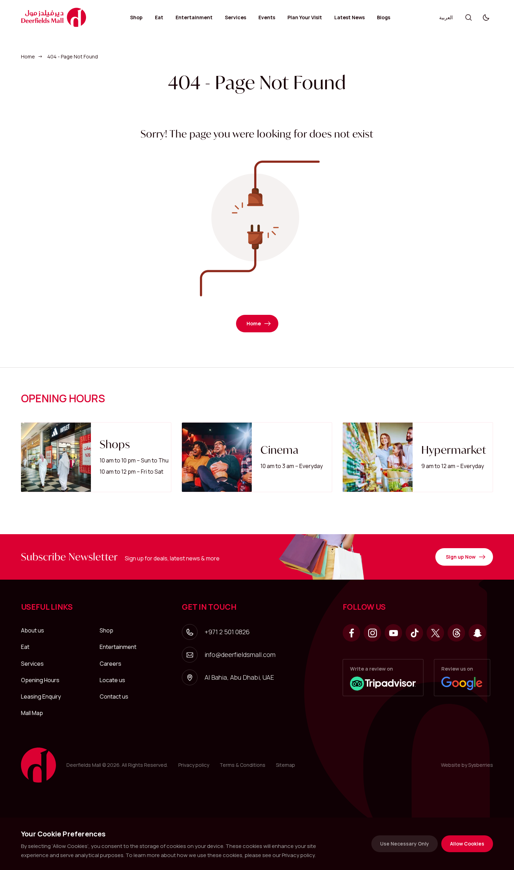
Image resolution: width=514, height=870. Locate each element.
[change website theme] (486, 17)
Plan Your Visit (304, 17)
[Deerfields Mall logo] (53, 17)
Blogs (383, 17)
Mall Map (32, 713)
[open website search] (469, 17)
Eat (159, 17)
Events (266, 17)
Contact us (114, 696)
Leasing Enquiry (41, 696)
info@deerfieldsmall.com (240, 654)
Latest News (349, 17)
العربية (446, 17)
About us (32, 630)
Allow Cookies (467, 843)
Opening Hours (40, 680)
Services (235, 17)
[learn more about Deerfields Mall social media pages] (351, 633)
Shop (136, 17)
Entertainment (194, 17)
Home (28, 56)
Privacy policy (193, 765)
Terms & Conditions (242, 765)
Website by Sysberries (467, 765)
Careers (110, 663)
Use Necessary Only (404, 843)
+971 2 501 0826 (227, 632)
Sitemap (285, 765)
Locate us (112, 680)
